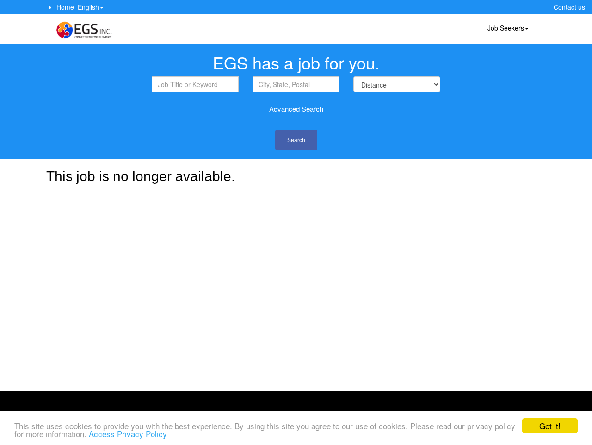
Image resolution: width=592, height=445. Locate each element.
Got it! (550, 426)
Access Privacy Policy (128, 433)
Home (65, 7)
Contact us (569, 7)
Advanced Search (296, 108)
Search (296, 140)
